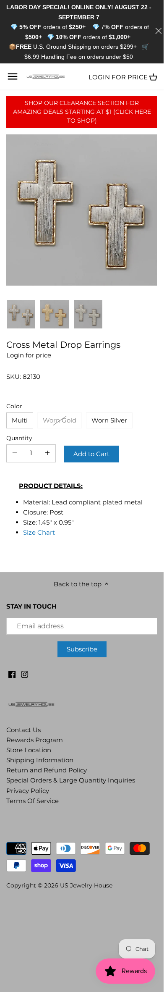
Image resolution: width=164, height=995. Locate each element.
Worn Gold (59, 420)
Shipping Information (39, 760)
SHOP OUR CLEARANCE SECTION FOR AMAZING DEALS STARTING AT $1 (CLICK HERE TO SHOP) (82, 112)
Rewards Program (34, 740)
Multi (20, 420)
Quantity (19, 438)
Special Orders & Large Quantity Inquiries (70, 780)
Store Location (28, 750)
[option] (21, 314)
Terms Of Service (32, 801)
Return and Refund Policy (46, 770)
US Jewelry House (86, 885)
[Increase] (47, 453)
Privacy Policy (27, 791)
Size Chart (39, 532)
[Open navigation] (12, 76)
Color (14, 406)
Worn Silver (109, 420)
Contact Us (23, 730)
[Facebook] (12, 673)
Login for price (118, 77)
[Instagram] (24, 673)
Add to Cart (91, 454)
